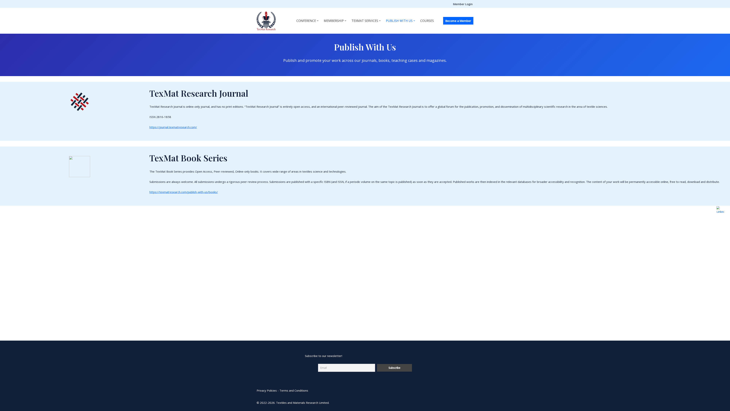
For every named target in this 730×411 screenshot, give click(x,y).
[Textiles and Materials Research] (266, 20)
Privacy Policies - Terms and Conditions (282, 390)
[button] (317, 21)
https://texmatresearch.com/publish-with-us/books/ (183, 192)
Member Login (463, 4)
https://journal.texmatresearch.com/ (173, 127)
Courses (427, 21)
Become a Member (458, 21)
